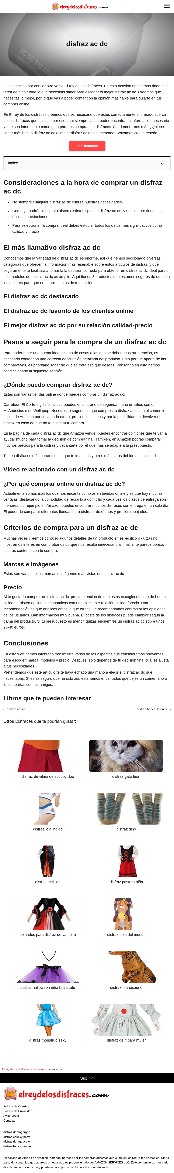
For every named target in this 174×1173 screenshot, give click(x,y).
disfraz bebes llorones (152, 709)
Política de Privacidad (17, 1111)
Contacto (9, 1120)
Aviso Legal (11, 1115)
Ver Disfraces (87, 146)
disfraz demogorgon (16, 1132)
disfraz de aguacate (16, 1141)
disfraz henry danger (17, 1146)
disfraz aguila (16, 709)
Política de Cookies (16, 1106)
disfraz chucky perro (17, 1136)
